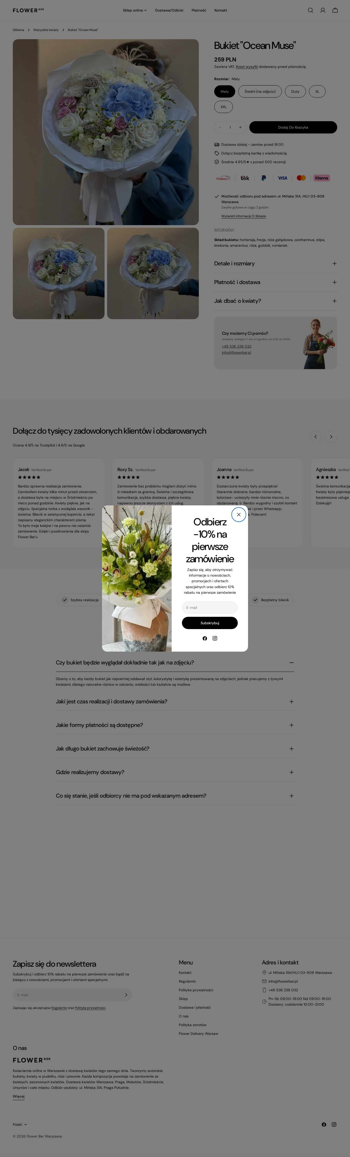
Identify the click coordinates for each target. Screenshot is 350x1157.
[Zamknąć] (239, 514)
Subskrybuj (210, 623)
